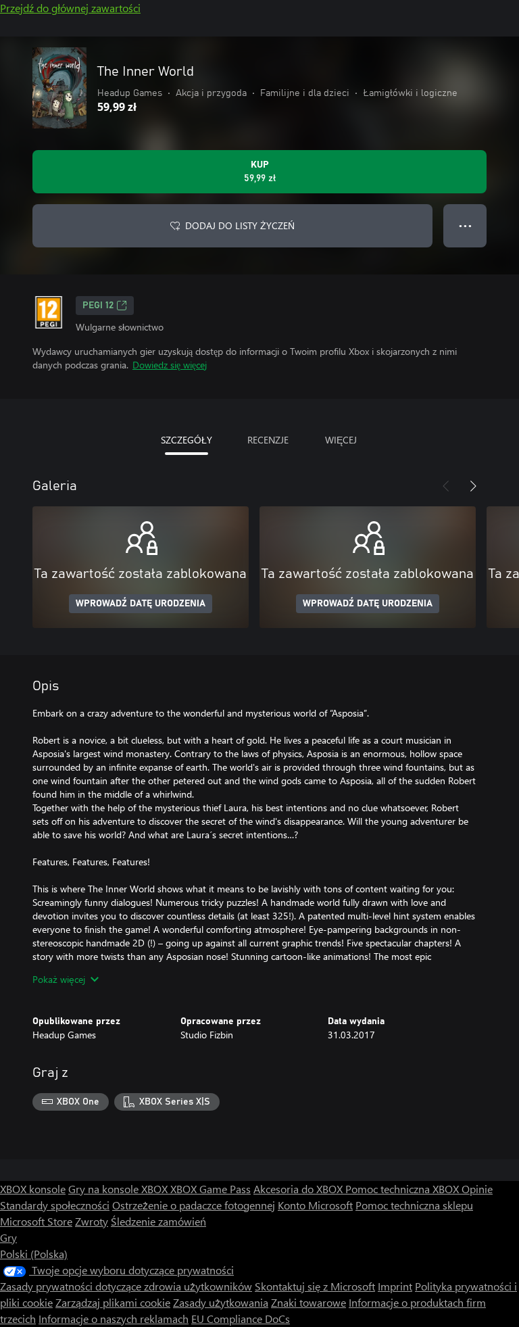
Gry (8, 1237)
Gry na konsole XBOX (119, 1189)
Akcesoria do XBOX (299, 1189)
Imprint (395, 1286)
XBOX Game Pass (210, 1189)
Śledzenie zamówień (158, 1221)
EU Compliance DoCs (240, 1318)
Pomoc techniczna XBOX (403, 1189)
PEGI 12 (98, 305)
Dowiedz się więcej (169, 364)
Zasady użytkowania (220, 1302)
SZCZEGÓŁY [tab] (186, 439)
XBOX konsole (33, 1189)
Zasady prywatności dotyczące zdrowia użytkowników (126, 1286)
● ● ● (465, 225)
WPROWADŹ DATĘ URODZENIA (140, 603)
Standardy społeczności (54, 1205)
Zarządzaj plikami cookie (112, 1302)
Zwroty (91, 1221)
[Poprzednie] (446, 486)
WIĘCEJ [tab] (341, 439)
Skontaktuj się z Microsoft (315, 1286)
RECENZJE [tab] (268, 439)
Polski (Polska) (34, 1254)
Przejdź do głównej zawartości (70, 8)
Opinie (477, 1189)
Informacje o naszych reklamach (114, 1318)
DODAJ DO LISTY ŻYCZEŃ (240, 225)
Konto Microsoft (315, 1205)
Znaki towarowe (308, 1302)
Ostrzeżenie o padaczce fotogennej (193, 1205)
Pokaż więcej (58, 979)
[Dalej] (473, 486)
